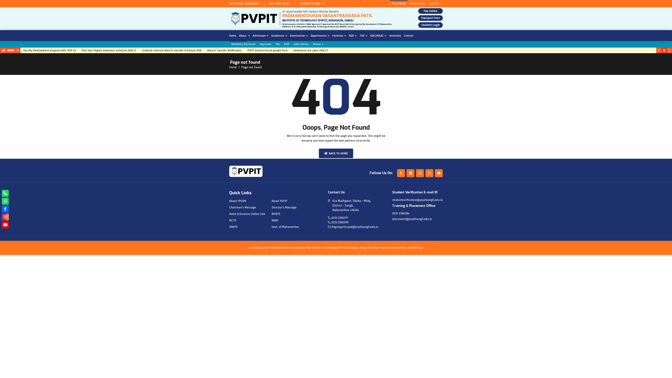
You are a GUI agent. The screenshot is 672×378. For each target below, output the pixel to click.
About (243, 35)
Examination (297, 35)
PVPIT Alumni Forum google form (259, 50)
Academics (277, 35)
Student (434, 3)
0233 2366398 (339, 222)
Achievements (417, 3)
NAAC (275, 220)
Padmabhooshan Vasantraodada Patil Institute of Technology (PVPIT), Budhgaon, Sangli (318, 247)
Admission (259, 35)
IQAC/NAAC (377, 35)
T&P (362, 35)
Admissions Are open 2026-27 (302, 50)
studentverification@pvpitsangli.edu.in (417, 200)
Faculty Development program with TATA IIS (41, 50)
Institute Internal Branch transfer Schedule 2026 (163, 50)
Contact (409, 35)
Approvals (265, 44)
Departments (319, 35)
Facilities (337, 35)
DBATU (233, 227)
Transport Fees (430, 18)
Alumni (317, 44)
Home (232, 35)
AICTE (232, 220)
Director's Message (284, 207)
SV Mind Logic (415, 247)
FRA (278, 44)
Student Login (430, 25)
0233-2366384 (401, 213)
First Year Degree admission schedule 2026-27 (100, 50)
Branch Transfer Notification (216, 50)
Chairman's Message (242, 207)
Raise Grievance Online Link (247, 214)
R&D (351, 35)
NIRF (286, 44)
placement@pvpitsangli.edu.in (412, 219)
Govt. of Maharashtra (285, 227)
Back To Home (338, 153)
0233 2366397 (339, 217)
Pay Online (430, 11)
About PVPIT (279, 201)
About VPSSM (237, 201)
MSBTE (276, 214)
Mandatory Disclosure (243, 44)
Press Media (399, 3)
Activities (395, 35)
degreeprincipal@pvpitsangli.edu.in (354, 227)
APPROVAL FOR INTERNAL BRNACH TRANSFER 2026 (355, 50)
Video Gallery (301, 44)
